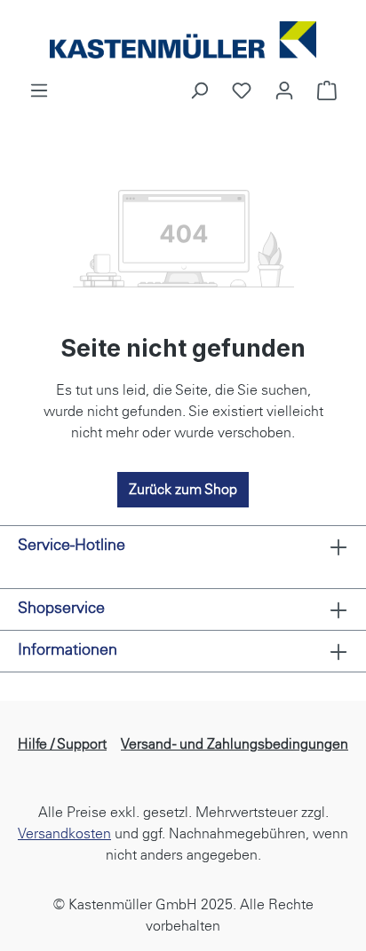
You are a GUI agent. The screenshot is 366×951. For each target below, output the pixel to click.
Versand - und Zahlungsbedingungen (234, 743)
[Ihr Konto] (284, 90)
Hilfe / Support (62, 743)
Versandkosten (64, 833)
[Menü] (39, 90)
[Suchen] (199, 90)
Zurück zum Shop (183, 489)
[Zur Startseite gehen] (183, 40)
